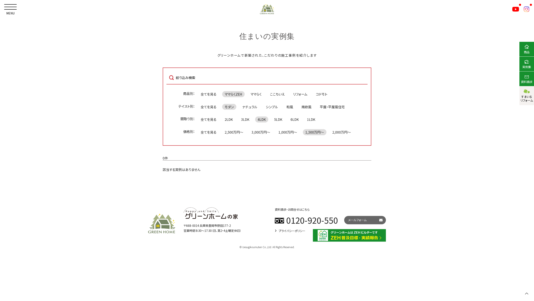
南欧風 (306, 106)
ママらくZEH (233, 94)
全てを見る (208, 94)
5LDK (278, 119)
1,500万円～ (314, 132)
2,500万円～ (234, 132)
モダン (229, 106)
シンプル (272, 106)
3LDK (245, 119)
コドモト (321, 94)
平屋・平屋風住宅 (332, 106)
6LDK (295, 119)
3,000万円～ (261, 132)
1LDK (311, 119)
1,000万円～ (287, 132)
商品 (527, 52)
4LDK (262, 119)
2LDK (229, 119)
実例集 (526, 67)
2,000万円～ (341, 132)
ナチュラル (249, 106)
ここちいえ (277, 94)
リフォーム (300, 94)
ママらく (256, 94)
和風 (289, 106)
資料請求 (527, 82)
